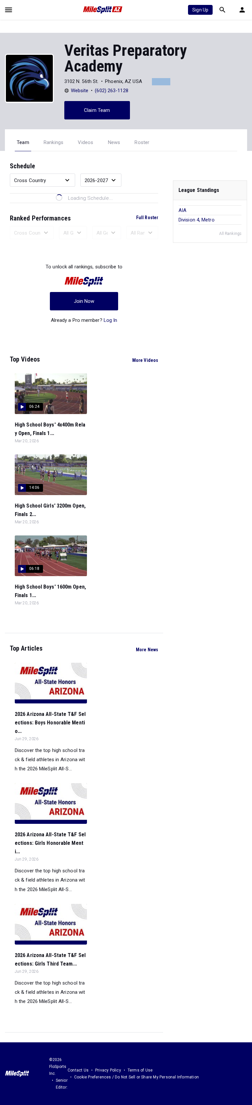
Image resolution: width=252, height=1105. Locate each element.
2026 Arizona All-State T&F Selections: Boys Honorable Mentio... (50, 722)
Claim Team (97, 110)
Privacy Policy (108, 1070)
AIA (182, 210)
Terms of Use (140, 1070)
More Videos (145, 360)
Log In (110, 320)
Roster (142, 142)
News (114, 142)
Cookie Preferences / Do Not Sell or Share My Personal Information (136, 1077)
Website (80, 91)
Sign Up (200, 9)
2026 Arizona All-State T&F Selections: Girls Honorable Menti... (50, 843)
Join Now (84, 301)
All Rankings (230, 233)
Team (23, 142)
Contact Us (78, 1070)
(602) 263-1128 (111, 91)
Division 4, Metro (196, 220)
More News (147, 649)
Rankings (54, 142)
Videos (85, 142)
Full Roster (147, 217)
